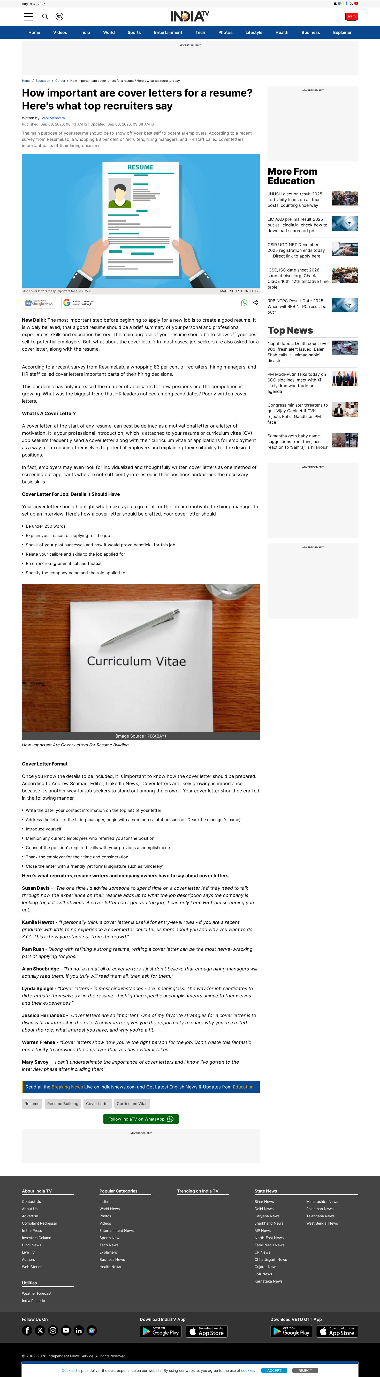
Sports (134, 32)
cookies (247, 1370)
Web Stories (32, 1266)
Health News (110, 1266)
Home (34, 32)
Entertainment (168, 32)
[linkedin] (79, 1330)
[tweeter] (40, 1330)
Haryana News (267, 1216)
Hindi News (31, 1245)
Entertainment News (117, 1230)
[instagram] (53, 1330)
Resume (32, 1103)
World (109, 32)
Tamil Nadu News (269, 1245)
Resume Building (62, 1103)
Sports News (110, 1237)
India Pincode (33, 1300)
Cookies (68, 1370)
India (85, 32)
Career (60, 81)
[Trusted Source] (78, 302)
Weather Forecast (36, 1293)
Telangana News (320, 1216)
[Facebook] (27, 1330)
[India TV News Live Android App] (161, 1331)
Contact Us (31, 1201)
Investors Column (36, 1237)
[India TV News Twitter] (351, 3)
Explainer (342, 32)
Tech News (109, 1245)
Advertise (30, 1216)
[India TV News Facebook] (346, 3)
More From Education (293, 176)
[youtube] (66, 1330)
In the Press (32, 1230)
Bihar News (264, 1201)
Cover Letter (97, 1103)
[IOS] (335, 3)
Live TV (28, 1252)
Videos (60, 32)
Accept (274, 1370)
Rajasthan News (319, 1208)
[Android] (340, 3)
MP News (263, 1230)
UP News (262, 1252)
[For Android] (291, 1331)
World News (110, 1208)
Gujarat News (266, 1266)
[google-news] (92, 1330)
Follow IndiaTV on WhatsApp (137, 1119)
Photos (225, 32)
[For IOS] (337, 1331)
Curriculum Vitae (132, 1103)
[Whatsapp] (244, 302)
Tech (200, 32)
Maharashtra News (322, 1201)
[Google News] (39, 302)
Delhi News (264, 1208)
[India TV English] (190, 16)
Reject (305, 1370)
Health (282, 32)
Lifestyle (254, 32)
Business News (112, 1259)
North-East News (269, 1237)
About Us (29, 1208)
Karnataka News (269, 1281)
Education (43, 81)
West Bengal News (322, 1223)
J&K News (263, 1274)
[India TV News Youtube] (356, 3)
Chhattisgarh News (271, 1259)
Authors (28, 1259)
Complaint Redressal (39, 1223)
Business (311, 32)
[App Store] (206, 1331)
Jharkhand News (269, 1223)
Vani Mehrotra (53, 118)
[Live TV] (351, 16)
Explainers (108, 1252)
